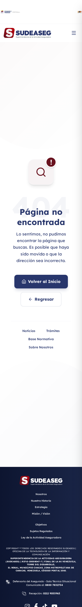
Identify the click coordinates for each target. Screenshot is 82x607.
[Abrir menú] (73, 32)
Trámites (53, 331)
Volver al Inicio (44, 281)
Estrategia (41, 507)
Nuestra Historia (41, 500)
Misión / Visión (41, 513)
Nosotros (41, 494)
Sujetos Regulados (41, 531)
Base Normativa (41, 339)
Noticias (28, 331)
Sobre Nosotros (41, 347)
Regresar (44, 299)
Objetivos (41, 524)
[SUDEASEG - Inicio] (27, 33)
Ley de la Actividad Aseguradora (41, 537)
